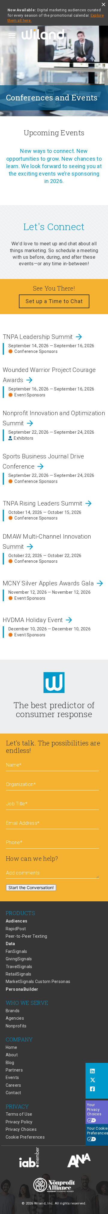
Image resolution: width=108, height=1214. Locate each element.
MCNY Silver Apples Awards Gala (53, 583)
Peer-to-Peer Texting (26, 936)
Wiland (43, 35)
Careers (13, 1085)
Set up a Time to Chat (54, 301)
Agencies (15, 1018)
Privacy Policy (19, 1122)
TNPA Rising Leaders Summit (48, 503)
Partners (14, 1070)
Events (12, 1077)
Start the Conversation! (31, 887)
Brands (13, 1010)
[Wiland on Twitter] (97, 1080)
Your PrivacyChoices (94, 1109)
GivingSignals (19, 958)
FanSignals (16, 951)
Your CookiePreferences (97, 1130)
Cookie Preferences (25, 1137)
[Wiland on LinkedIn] (97, 1071)
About (12, 1054)
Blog (10, 1062)
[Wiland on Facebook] (97, 1089)
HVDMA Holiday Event (38, 620)
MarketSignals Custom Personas (38, 981)
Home (11, 1047)
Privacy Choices (21, 1129)
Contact (13, 1092)
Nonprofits (16, 1026)
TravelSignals (19, 966)
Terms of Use (19, 1114)
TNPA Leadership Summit (43, 336)
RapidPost (16, 928)
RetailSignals (19, 974)
